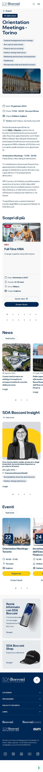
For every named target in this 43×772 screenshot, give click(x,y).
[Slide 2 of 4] (18, 494)
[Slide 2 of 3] (21, 400)
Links (4, 712)
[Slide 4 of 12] (24, 314)
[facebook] (5, 754)
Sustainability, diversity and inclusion (19, 477)
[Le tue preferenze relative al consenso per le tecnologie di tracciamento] (39, 768)
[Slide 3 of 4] (24, 494)
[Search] (34, 4)
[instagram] (37, 754)
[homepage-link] (11, 4)
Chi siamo (7, 693)
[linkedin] (21, 754)
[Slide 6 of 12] (36, 314)
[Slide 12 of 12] (36, 320)
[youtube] (29, 754)
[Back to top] (37, 680)
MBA (6, 245)
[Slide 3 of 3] (27, 400)
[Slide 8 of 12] (13, 320)
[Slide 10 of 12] (24, 320)
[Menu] (38, 4)
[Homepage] (13, 680)
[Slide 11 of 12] (30, 320)
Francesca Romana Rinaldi (16, 473)
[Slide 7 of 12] (7, 320)
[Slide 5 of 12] (30, 314)
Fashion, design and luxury (15, 481)
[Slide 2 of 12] (13, 314)
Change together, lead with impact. (19, 254)
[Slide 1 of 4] (13, 494)
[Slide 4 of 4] (30, 494)
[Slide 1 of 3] (15, 400)
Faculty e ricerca (11, 705)
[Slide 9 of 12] (18, 320)
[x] (13, 754)
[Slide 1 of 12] (7, 314)
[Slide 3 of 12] (18, 314)
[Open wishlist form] (4, 768)
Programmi (7, 699)
